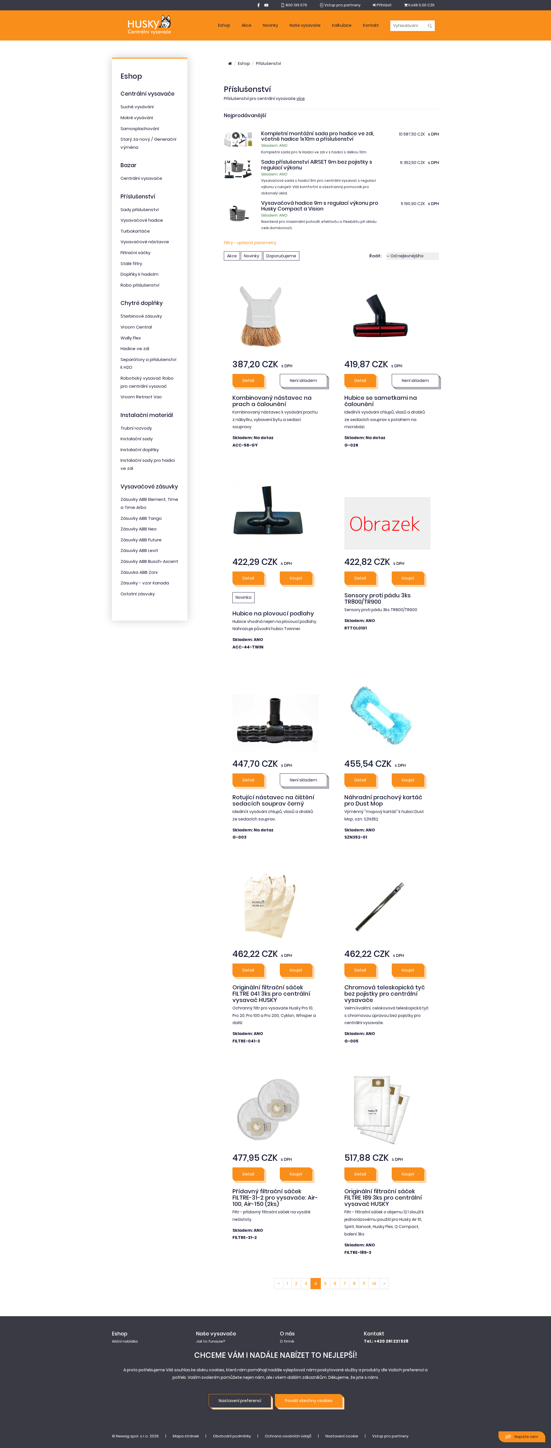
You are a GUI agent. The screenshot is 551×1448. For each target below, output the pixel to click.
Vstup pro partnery (390, 1436)
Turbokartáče (135, 231)
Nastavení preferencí (240, 1400)
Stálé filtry (131, 263)
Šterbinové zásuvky (141, 316)
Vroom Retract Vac (141, 397)
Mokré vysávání (137, 118)
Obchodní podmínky (232, 1436)
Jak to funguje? (210, 1341)
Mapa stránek (186, 1436)
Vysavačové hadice (142, 220)
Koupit (296, 578)
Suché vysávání (137, 107)
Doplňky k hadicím (139, 274)
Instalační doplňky (140, 450)
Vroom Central (136, 327)
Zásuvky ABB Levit (139, 550)
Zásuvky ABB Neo (139, 529)
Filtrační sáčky (135, 253)
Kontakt (371, 25)
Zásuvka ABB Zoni (139, 572)
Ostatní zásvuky (138, 594)
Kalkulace (342, 25)
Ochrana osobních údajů (288, 1436)
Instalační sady (137, 439)
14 (374, 1283)
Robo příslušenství (140, 285)
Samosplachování (140, 129)
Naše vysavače (305, 25)
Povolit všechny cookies (309, 1400)
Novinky (270, 25)
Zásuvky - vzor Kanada (145, 583)
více (300, 98)
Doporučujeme (281, 256)
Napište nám (526, 1436)
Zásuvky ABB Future (141, 540)
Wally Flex (131, 338)
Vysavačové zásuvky (149, 487)
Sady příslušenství (140, 209)
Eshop (224, 25)
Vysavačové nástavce (145, 242)
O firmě (287, 1341)
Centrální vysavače (147, 94)
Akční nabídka (125, 1341)
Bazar (129, 165)
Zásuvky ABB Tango (141, 518)
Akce (246, 25)
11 (364, 1283)
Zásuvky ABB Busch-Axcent (149, 561)
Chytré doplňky (142, 303)
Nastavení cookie (341, 1436)
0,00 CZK (421, 5)
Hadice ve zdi (135, 348)
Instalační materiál (147, 415)
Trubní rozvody (136, 428)
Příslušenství (138, 196)
